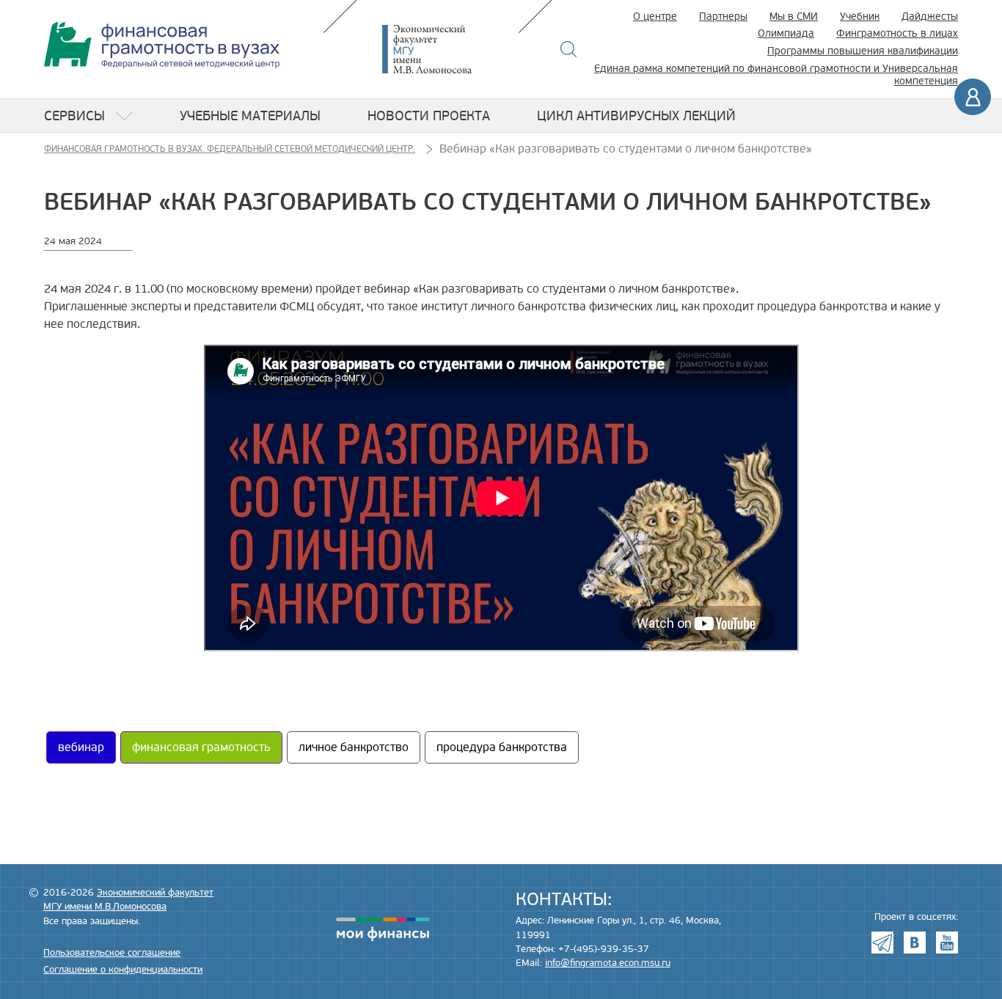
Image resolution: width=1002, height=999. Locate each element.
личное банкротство (354, 747)
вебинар (81, 747)
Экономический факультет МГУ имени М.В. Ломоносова (449, 49)
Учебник (860, 16)
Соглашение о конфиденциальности (122, 970)
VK (915, 943)
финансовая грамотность (201, 747)
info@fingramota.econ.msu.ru (607, 963)
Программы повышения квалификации (862, 51)
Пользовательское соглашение (111, 953)
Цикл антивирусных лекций (636, 116)
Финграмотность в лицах (897, 33)
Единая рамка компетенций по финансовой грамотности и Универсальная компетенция (776, 74)
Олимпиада (786, 33)
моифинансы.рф (383, 929)
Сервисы (74, 116)
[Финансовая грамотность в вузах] (161, 45)
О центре (655, 16)
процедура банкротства (501, 747)
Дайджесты (930, 16)
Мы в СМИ (793, 16)
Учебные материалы (250, 116)
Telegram (882, 943)
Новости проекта (428, 116)
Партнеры (723, 16)
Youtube (947, 943)
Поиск (568, 49)
